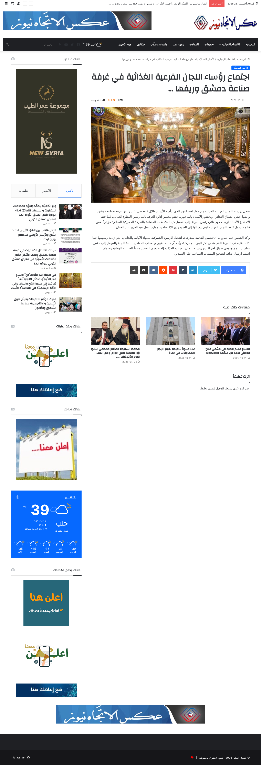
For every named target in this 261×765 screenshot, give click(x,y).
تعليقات (23, 191)
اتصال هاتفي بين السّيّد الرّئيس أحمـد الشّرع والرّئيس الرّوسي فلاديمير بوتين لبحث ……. (34, 235)
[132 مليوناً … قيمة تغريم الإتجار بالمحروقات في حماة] (170, 331)
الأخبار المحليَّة (207, 59)
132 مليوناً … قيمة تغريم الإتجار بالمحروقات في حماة (176, 351)
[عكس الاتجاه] (225, 23)
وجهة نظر (178, 44)
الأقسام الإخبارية (231, 44)
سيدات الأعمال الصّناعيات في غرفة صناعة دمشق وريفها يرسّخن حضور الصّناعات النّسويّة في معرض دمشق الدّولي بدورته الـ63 (34, 257)
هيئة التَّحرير (124, 44)
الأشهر (47, 191)
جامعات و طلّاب (158, 44)
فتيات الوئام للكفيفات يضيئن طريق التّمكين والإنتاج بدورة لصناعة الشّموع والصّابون (35, 304)
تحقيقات (209, 44)
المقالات (194, 44)
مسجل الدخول (224, 388)
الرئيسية (250, 44)
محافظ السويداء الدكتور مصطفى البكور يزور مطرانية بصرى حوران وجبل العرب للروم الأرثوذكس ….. (115, 352)
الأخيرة (69, 191)
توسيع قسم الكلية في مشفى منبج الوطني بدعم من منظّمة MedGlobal (228, 351)
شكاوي (141, 44)
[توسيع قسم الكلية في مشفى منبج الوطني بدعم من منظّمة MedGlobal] (225, 331)
